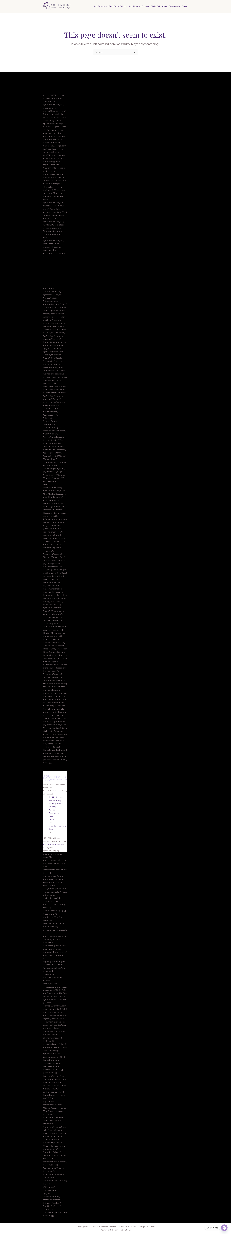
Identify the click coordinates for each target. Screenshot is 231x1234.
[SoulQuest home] (55, 778)
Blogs (184, 6)
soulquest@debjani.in (53, 844)
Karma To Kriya (55, 800)
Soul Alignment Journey (138, 6)
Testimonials (174, 6)
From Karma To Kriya (118, 6)
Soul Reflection (100, 6)
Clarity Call (155, 6)
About (164, 6)
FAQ (51, 816)
